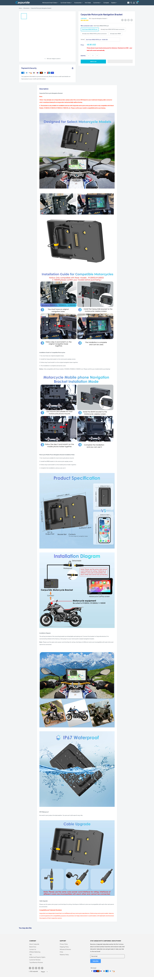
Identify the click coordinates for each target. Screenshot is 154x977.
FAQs (61, 952)
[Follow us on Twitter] (39, 968)
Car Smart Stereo (66, 2)
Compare (106, 2)
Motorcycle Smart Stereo (49, 2)
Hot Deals (88, 2)
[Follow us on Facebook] (30, 968)
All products (26, 8)
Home (20, 8)
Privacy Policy (64, 944)
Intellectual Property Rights (37, 957)
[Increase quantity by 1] (97, 55)
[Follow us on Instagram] (36, 968)
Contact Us (32, 949)
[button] (136, 2)
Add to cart (93, 61)
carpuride (84, 18)
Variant (83, 39)
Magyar (43, 971)
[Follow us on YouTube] (33, 968)
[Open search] (131, 2)
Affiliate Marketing (34, 952)
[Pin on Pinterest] (125, 20)
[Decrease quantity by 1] (88, 55)
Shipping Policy (64, 947)
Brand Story (32, 947)
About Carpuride (34, 944)
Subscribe (95, 961)
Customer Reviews (34, 960)
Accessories (77, 2)
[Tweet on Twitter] (128, 20)
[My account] (134, 2)
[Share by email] (131, 20)
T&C (30, 954)
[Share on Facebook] (122, 20)
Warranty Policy (64, 954)
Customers (96, 2)
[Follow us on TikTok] (42, 968)
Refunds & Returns (65, 949)
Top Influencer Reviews (36, 962)
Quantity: (83, 55)
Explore (113, 2)
